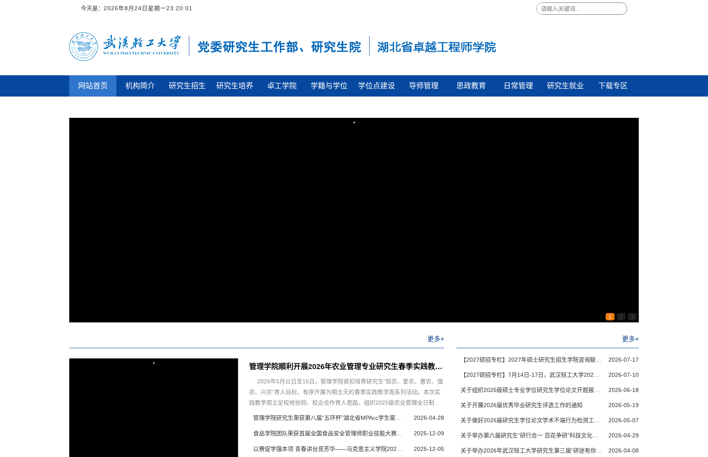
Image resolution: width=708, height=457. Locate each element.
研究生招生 (187, 86)
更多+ (435, 338)
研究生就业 (565, 86)
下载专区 (613, 86)
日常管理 (518, 86)
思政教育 (471, 86)
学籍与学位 (329, 86)
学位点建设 (376, 86)
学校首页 (93, 107)
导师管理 (423, 86)
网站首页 (93, 86)
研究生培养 (234, 86)
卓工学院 (282, 86)
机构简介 (140, 86)
